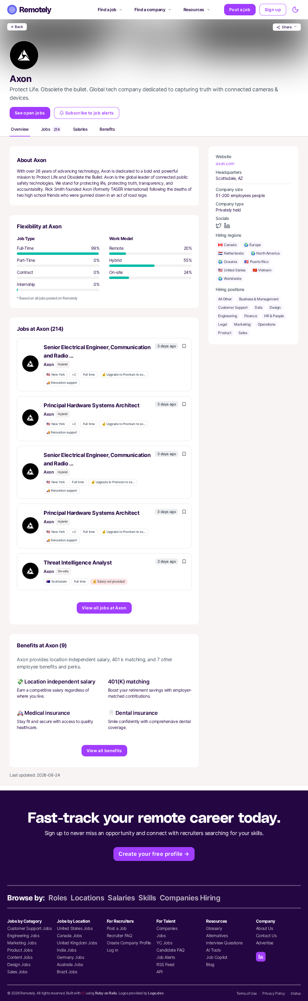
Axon (49, 364)
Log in (112, 950)
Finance (250, 316)
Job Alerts (165, 957)
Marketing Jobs (21, 942)
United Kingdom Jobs (77, 942)
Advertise (264, 942)
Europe (252, 244)
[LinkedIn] (261, 957)
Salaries (80, 129)
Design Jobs (18, 964)
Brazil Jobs (67, 971)
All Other (225, 299)
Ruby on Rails (106, 993)
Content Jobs (19, 957)
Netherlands (230, 253)
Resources (193, 9)
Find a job (107, 9)
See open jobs (30, 112)
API (159, 971)
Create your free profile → (154, 854)
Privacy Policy (273, 993)
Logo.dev (155, 993)
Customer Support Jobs (29, 928)
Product (224, 332)
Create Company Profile (129, 942)
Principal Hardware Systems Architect (92, 405)
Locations (87, 897)
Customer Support (233, 307)
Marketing (242, 324)
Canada (227, 244)
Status (296, 993)
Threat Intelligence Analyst (78, 562)
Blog (210, 964)
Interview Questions (224, 942)
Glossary (214, 928)
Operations (266, 324)
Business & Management (259, 299)
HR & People (274, 316)
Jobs (50, 129)
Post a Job (117, 928)
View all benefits (104, 750)
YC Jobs (164, 942)
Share (286, 27)
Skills (147, 897)
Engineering (227, 316)
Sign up (273, 9)
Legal (222, 324)
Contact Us (266, 935)
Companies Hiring (190, 897)
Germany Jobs (70, 957)
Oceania (227, 261)
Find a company (149, 9)
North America (265, 253)
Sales (243, 332)
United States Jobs (74, 928)
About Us (264, 928)
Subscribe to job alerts (89, 112)
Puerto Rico (256, 261)
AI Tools (213, 950)
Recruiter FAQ (119, 935)
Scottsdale (56, 581)
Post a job (240, 9)
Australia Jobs (70, 964)
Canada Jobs (69, 935)
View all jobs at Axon (104, 607)
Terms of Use (246, 993)
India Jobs (66, 950)
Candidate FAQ (170, 950)
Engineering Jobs (23, 935)
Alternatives (217, 935)
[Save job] (184, 346)
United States (231, 270)
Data (258, 307)
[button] (104, 364)
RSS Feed (165, 964)
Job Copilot (216, 957)
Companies (166, 928)
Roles (57, 897)
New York (55, 375)
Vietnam (262, 270)
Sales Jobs (17, 971)
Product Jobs (19, 950)
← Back (17, 26)
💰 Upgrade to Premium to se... (123, 375)
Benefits (107, 129)
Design (275, 307)
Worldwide (229, 278)
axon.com (225, 163)
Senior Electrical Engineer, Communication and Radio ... (97, 351)
